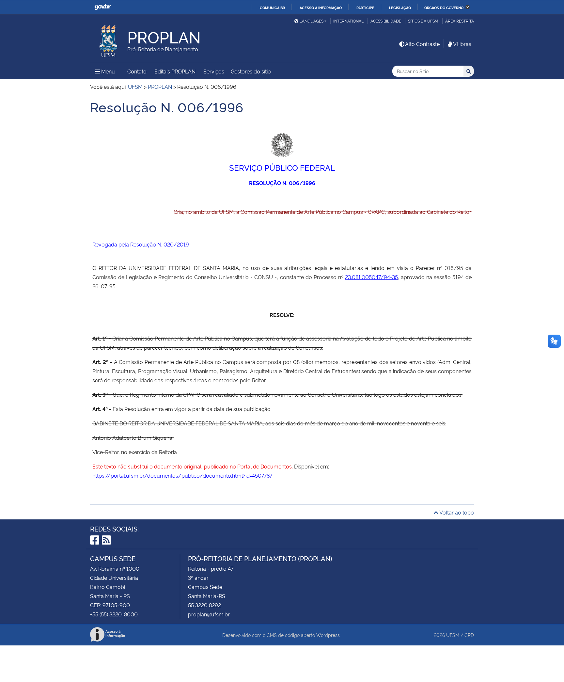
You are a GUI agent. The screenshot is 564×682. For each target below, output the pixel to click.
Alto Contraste (422, 43)
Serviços (213, 71)
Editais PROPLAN (175, 71)
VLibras (462, 43)
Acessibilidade (385, 21)
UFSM (452, 635)
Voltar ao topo (456, 512)
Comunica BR (272, 7)
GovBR (102, 7)
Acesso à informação (321, 7)
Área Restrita (459, 21)
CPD (469, 635)
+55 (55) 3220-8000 (114, 614)
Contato (137, 71)
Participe (365, 7)
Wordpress (328, 635)
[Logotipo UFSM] (108, 39)
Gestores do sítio (251, 71)
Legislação (400, 7)
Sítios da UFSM (423, 21)
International (348, 21)
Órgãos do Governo (443, 7)
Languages (311, 21)
